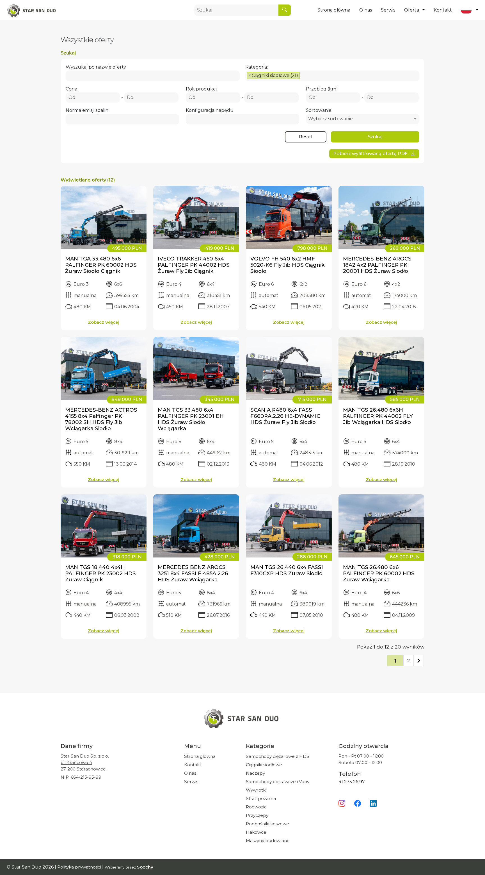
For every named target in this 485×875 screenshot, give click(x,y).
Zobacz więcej (103, 322)
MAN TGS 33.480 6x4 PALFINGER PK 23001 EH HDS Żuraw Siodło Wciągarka (191, 419)
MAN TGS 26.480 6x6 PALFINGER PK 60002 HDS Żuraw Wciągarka (379, 573)
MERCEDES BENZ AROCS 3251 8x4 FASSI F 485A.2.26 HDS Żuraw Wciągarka (193, 573)
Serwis (388, 10)
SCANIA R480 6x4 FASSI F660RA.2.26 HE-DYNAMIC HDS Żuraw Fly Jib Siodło (285, 416)
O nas (365, 10)
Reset (305, 136)
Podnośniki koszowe (267, 823)
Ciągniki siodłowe (264, 764)
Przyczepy (257, 815)
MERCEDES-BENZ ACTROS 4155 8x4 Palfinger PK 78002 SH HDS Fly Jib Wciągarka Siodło (101, 419)
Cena (71, 89)
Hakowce (256, 832)
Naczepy (255, 773)
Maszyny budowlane (268, 840)
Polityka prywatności (79, 867)
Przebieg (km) (322, 89)
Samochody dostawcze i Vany (277, 781)
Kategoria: (256, 67)
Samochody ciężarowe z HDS (277, 756)
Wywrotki (256, 790)
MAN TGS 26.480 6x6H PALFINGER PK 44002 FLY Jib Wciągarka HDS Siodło (378, 416)
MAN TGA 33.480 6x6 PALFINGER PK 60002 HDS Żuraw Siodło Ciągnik (101, 264)
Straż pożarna (261, 798)
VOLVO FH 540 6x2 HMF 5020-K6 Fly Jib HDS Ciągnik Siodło (287, 264)
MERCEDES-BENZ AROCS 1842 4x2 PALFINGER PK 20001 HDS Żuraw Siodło (377, 264)
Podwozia (256, 807)
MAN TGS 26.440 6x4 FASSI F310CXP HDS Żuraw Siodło (286, 570)
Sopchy (145, 867)
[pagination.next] (419, 660)
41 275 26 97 (351, 781)
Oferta (411, 10)
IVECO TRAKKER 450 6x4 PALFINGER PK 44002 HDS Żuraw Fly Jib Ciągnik (194, 264)
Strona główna (333, 10)
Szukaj (375, 136)
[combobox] (332, 76)
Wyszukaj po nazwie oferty (96, 67)
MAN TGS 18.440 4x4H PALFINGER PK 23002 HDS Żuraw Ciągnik (100, 573)
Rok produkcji (202, 89)
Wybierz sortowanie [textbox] (330, 118)
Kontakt (443, 10)
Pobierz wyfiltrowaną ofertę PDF (371, 153)
